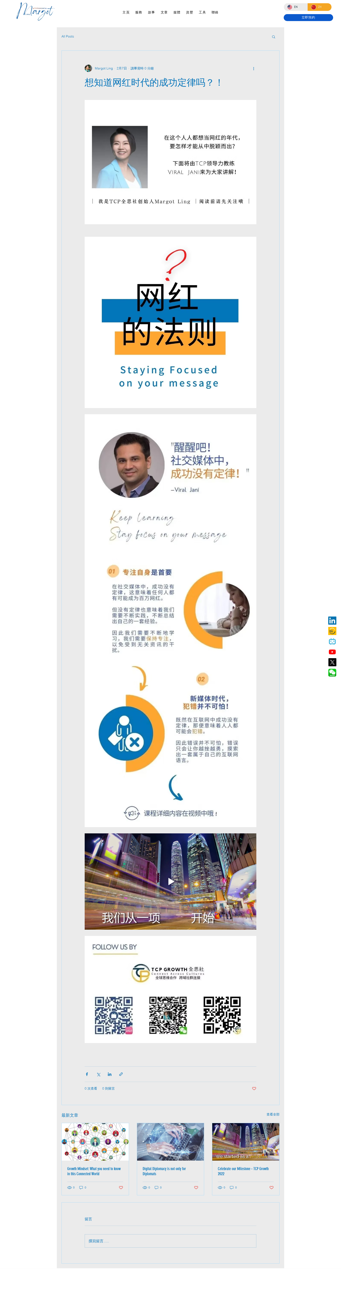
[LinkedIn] (332, 621)
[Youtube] (332, 652)
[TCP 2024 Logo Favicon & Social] (332, 631)
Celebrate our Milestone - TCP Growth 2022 (243, 1171)
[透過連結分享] (121, 1074)
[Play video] (170, 881)
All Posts (67, 36)
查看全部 (273, 1114)
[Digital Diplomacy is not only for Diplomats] (170, 1142)
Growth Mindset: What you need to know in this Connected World (94, 1171)
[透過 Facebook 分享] (87, 1074)
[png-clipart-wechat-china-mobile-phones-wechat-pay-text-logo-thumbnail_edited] (332, 673)
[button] (273, 36)
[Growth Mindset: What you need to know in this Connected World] (95, 1142)
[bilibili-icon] (332, 641)
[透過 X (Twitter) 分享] (98, 1074)
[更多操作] (253, 68)
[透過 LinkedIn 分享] (109, 1074)
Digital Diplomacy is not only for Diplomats (164, 1171)
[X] (332, 662)
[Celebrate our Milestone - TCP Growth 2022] (245, 1142)
